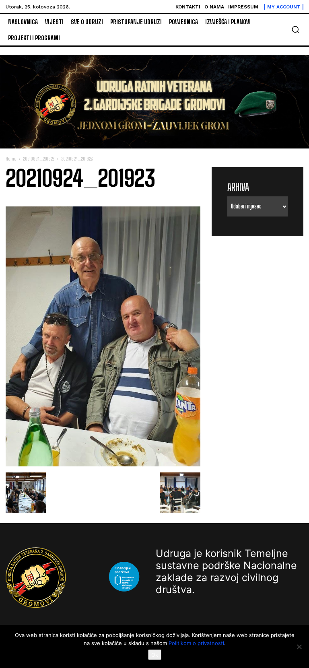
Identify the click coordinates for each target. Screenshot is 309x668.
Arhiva (238, 187)
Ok (154, 655)
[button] (295, 29)
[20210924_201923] (103, 464)
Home (11, 159)
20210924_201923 (38, 159)
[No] (299, 647)
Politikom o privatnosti (196, 643)
